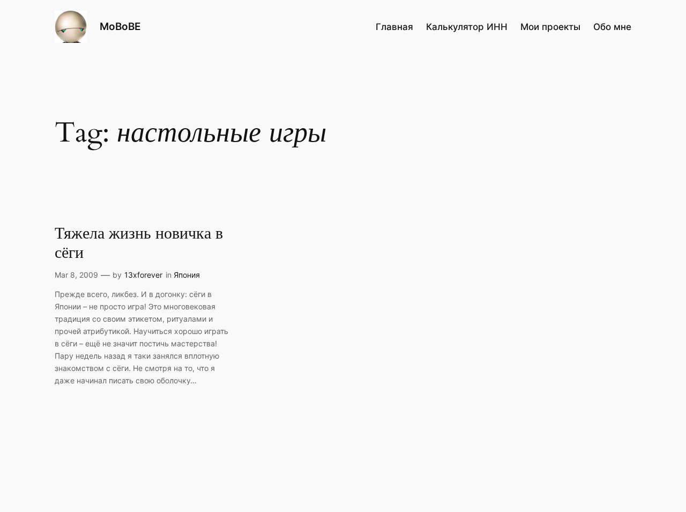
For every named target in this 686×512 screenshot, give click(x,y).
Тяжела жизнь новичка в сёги (139, 244)
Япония (187, 274)
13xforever (143, 274)
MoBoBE (120, 26)
